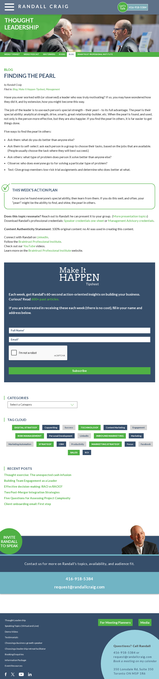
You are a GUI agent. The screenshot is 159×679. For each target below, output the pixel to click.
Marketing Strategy (105, 444)
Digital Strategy (25, 427)
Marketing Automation (20, 444)
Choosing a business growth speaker (23, 642)
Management (53, 89)
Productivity (77, 444)
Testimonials (11, 637)
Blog (71, 54)
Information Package (15, 660)
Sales (73, 452)
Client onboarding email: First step (27, 504)
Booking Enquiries (14, 654)
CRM (61, 444)
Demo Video (11, 631)
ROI (87, 452)
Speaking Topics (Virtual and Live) (22, 625)
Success (69, 427)
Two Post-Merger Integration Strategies (32, 492)
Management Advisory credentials (131, 220)
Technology (89, 427)
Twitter (13, 674)
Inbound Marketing (110, 435)
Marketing (136, 436)
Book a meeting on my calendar (135, 661)
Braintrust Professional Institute (95, 54)
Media (144, 622)
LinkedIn (42, 237)
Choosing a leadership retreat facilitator (25, 648)
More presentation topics (130, 216)
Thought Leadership (15, 620)
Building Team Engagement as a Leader (30, 480)
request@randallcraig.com (79, 586)
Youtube (21, 674)
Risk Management (30, 435)
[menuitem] (133, 7)
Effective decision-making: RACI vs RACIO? (33, 486)
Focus (130, 444)
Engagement (138, 427)
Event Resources (13, 665)
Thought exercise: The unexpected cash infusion (37, 475)
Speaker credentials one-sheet (84, 220)
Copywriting (51, 427)
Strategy (45, 444)
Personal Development (60, 436)
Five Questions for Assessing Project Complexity (37, 498)
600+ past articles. (45, 299)
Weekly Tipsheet (12, 54)
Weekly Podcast (31, 54)
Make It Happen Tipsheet (32, 89)
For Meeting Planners (115, 622)
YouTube (29, 246)
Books (62, 54)
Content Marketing (115, 427)
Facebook (146, 444)
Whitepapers (49, 54)
